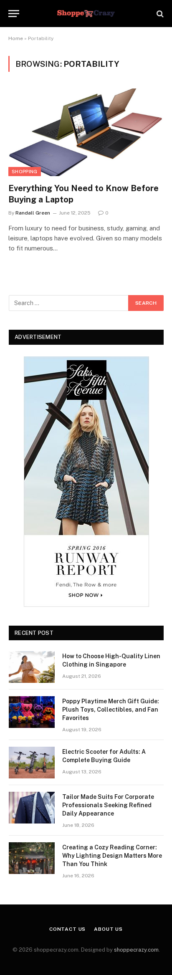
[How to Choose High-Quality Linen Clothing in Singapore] (32, 667)
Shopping (25, 171)
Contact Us (67, 929)
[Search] (159, 13)
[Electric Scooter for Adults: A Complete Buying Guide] (32, 762)
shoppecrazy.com (136, 950)
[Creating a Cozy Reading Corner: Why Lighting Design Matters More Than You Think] (32, 858)
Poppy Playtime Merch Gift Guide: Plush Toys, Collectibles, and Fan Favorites (110, 709)
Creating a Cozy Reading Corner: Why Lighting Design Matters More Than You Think (112, 855)
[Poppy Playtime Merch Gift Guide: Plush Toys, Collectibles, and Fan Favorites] (32, 712)
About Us (108, 929)
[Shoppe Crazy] (86, 13)
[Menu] (13, 13)
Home (15, 38)
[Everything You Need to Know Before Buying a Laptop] (86, 132)
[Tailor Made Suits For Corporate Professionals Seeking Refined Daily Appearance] (32, 807)
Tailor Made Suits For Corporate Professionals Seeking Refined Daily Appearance (108, 805)
